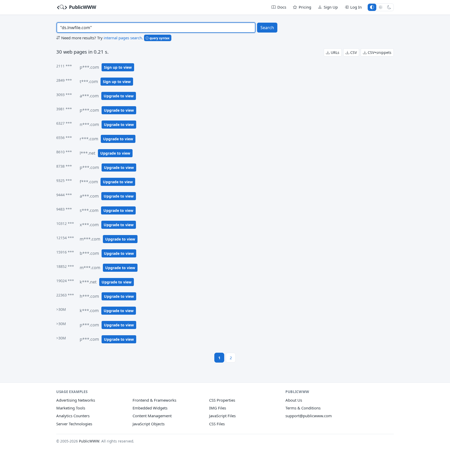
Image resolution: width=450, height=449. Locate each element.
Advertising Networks (75, 400)
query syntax (159, 38)
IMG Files (217, 407)
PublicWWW (82, 7)
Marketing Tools (70, 407)
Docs (281, 7)
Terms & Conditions (303, 407)
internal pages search (123, 37)
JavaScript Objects (149, 423)
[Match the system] (372, 7)
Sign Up (331, 7)
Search (267, 27)
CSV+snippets (379, 52)
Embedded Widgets (150, 407)
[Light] (380, 7)
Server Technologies (74, 423)
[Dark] (389, 7)
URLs (334, 52)
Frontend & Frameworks (154, 400)
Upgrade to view (119, 95)
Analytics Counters (73, 415)
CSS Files (217, 423)
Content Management (152, 415)
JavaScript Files (222, 415)
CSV (353, 52)
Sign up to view (118, 67)
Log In (356, 7)
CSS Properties (222, 400)
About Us (293, 400)
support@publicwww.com (308, 415)
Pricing (305, 7)
